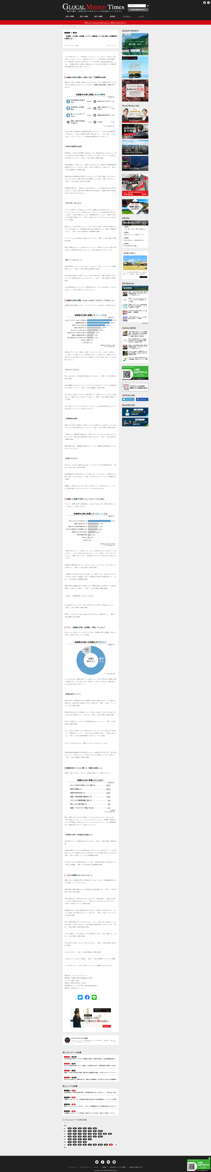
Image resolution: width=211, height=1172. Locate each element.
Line (114, 1162)
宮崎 (95, 1144)
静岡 (105, 1133)
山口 (90, 1139)
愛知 (110, 1133)
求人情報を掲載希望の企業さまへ (138, 9)
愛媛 (80, 1141)
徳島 (75, 1141)
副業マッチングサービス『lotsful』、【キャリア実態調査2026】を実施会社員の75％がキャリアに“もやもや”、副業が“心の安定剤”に (90, 1106)
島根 (75, 1139)
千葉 (90, 1131)
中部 (65, 1133)
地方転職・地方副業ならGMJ (135, 1167)
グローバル (66, 1122)
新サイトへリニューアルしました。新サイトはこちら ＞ (105, 22)
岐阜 (100, 1133)
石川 (80, 1133)
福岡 (70, 1144)
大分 (74, 1070)
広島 (85, 1139)
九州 (65, 1144)
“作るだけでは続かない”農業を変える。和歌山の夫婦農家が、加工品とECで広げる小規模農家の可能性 (90, 1079)
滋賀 (75, 1136)
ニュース (67, 32)
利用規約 (104, 1167)
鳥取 (70, 1139)
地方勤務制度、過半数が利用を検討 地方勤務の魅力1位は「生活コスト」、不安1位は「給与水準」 (90, 1092)
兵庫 (90, 1136)
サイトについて (72, 1167)
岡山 (80, 1139)
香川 (70, 1141)
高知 (85, 1141)
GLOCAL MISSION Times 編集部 (79, 1038)
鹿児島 (100, 1144)
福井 (85, 1133)
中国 (65, 1139)
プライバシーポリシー (85, 1167)
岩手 (75, 1128)
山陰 (116, 1144)
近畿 (65, 1136)
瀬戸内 (65, 1147)
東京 (95, 1131)
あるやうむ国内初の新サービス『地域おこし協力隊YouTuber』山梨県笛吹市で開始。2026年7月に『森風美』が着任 (90, 1065)
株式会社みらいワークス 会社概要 (117, 1167)
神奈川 (100, 1131)
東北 (65, 1128)
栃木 (75, 1131)
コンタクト (96, 1167)
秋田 (85, 1128)
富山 (75, 1133)
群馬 (80, 1131)
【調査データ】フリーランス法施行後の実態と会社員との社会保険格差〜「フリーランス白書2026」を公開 (90, 1099)
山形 (90, 1128)
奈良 (95, 1136)
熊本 (85, 1144)
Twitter (204, 2)
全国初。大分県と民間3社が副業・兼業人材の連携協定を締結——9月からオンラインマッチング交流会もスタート (90, 1072)
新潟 (70, 1133)
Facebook (208, 2)
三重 (70, 1136)
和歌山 (74, 1077)
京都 (80, 1136)
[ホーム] (93, 8)
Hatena (108, 1162)
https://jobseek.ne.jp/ (107, 61)
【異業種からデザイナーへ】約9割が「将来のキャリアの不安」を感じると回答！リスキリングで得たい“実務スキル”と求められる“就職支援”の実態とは (90, 1113)
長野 (95, 1133)
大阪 (85, 1136)
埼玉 (85, 1131)
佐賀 (75, 1144)
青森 (70, 1128)
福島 (95, 1128)
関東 (65, 1131)
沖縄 (106, 1144)
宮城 (80, 1128)
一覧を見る (145, 323)
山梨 (74, 1063)
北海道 (74, 1056)
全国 (75, 32)
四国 (65, 1141)
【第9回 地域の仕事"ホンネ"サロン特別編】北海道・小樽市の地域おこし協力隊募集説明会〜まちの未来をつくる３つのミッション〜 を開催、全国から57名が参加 (90, 1058)
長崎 (80, 1144)
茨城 (70, 1131)
